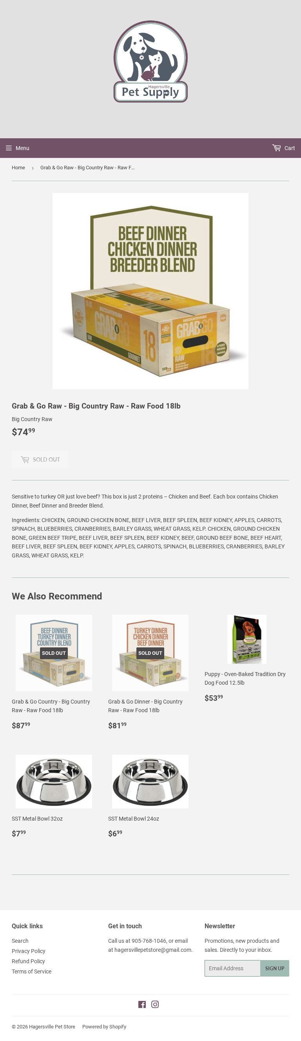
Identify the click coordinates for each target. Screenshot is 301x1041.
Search (20, 941)
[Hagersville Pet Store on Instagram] (155, 1006)
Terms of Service (31, 971)
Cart (289, 148)
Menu (22, 148)
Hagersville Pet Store (52, 1027)
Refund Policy (28, 961)
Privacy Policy (28, 951)
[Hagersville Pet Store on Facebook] (142, 1006)
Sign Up (274, 968)
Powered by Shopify (104, 1027)
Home (18, 167)
